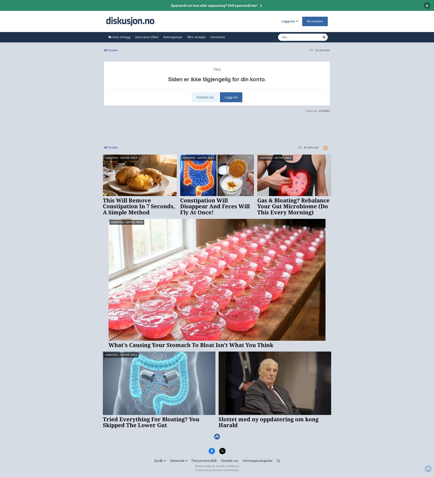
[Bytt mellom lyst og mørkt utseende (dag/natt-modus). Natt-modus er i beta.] (278, 461)
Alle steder (309, 37)
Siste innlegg (120, 37)
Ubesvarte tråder (147, 37)
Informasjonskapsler (258, 461)
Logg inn (289, 21)
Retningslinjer (172, 37)
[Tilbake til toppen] (217, 437)
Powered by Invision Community (217, 470)
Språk (159, 461)
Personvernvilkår (204, 461)
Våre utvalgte (196, 37)
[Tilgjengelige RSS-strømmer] (325, 148)
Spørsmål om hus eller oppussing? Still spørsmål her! (214, 5)
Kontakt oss (205, 97)
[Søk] (324, 37)
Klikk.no (234, 466)
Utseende (178, 461)
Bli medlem (315, 21)
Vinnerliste (217, 37)
